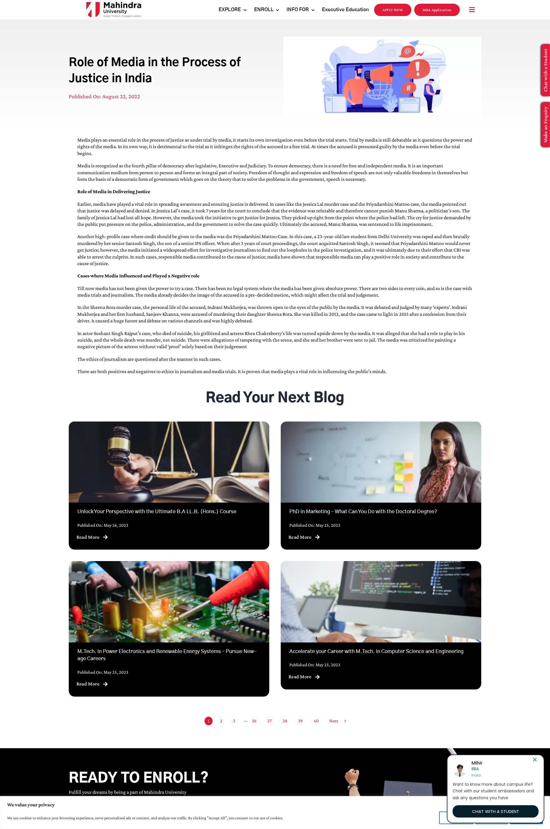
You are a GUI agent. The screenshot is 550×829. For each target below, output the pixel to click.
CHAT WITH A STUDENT (495, 811)
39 (300, 721)
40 (316, 721)
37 (269, 721)
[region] (275, 812)
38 (284, 721)
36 (254, 721)
